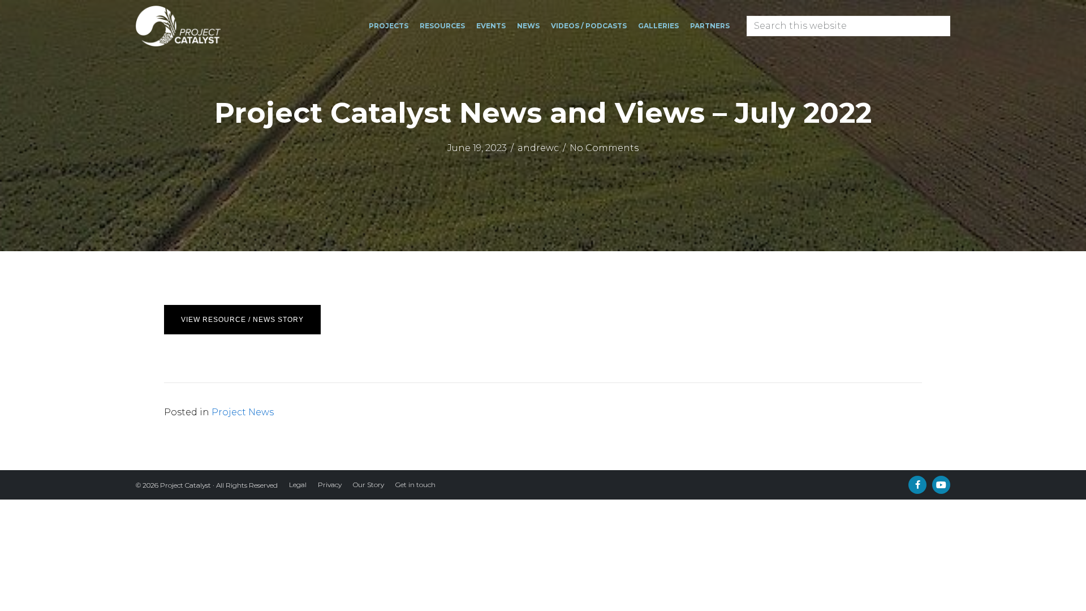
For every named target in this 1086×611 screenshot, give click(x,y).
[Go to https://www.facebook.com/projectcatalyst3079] (917, 485)
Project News (243, 412)
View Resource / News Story (242, 320)
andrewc (538, 148)
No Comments (604, 148)
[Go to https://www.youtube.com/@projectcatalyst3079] (941, 485)
